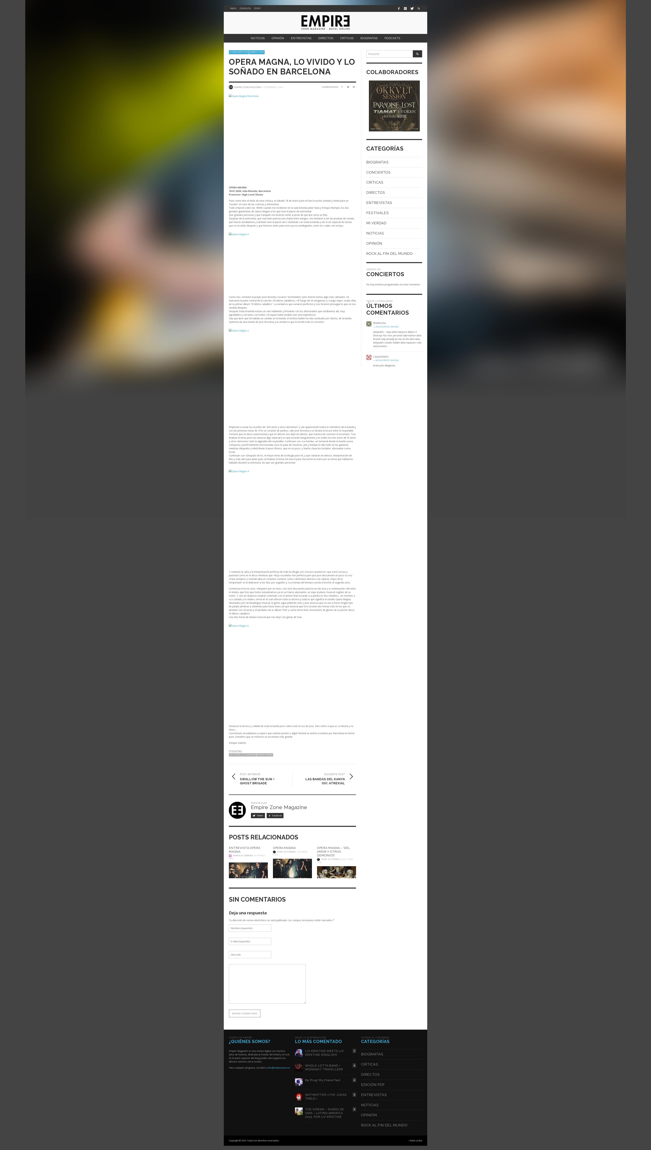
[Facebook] (399, 8)
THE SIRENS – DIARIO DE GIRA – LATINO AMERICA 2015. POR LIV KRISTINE (324, 1113)
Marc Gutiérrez (286, 852)
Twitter (259, 815)
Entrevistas (379, 203)
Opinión (374, 243)
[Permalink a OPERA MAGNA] (292, 868)
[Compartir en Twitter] (348, 87)
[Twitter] (412, 8)
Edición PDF (373, 1085)
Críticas (374, 182)
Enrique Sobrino (243, 856)
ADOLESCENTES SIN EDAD (387, 326)
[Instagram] (405, 8)
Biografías (377, 162)
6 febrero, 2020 (273, 87)
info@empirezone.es (278, 1067)
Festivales (377, 213)
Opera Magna (264, 755)
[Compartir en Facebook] (342, 87)
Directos (257, 52)
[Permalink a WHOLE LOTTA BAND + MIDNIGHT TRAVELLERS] (299, 1067)
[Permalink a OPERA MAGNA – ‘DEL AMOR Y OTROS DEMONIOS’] (336, 872)
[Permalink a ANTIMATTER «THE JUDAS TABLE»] (299, 1096)
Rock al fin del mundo (389, 253)
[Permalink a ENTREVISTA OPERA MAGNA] (248, 870)
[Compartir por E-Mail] (353, 87)
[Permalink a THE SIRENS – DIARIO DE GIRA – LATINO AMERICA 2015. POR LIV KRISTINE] (299, 1111)
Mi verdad (376, 223)
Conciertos (239, 52)
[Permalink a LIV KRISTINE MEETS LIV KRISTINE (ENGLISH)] (299, 1052)
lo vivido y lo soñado (242, 755)
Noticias (375, 233)
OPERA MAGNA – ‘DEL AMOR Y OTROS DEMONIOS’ (333, 851)
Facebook (277, 815)
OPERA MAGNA (284, 848)
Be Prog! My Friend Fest (322, 1080)
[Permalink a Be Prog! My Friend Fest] (299, 1081)
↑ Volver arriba (415, 1140)
